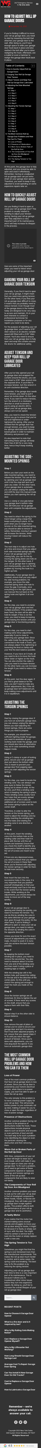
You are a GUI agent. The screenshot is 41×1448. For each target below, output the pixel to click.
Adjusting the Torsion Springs (19, 106)
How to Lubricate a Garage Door (19, 1390)
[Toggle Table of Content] (31, 66)
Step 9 (13, 129)
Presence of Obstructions (21, 144)
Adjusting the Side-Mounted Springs (18, 86)
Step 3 (13, 96)
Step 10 (14, 131)
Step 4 (14, 98)
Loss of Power (16, 142)
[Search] (34, 1297)
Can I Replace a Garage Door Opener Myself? (18, 1340)
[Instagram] (25, 1422)
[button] (37, 4)
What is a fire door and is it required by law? (17, 1323)
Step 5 (13, 101)
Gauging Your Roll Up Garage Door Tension (19, 75)
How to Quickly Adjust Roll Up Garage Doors (19, 70)
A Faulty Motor (16, 156)
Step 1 (13, 90)
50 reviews (30, 1446)
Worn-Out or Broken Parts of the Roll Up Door (22, 148)
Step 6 (13, 103)
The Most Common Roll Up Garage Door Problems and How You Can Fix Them (20, 136)
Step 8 (13, 126)
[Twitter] (20, 1422)
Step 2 (13, 93)
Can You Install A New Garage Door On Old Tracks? (18, 1373)
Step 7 (13, 124)
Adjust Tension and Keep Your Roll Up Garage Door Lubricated (20, 81)
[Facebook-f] (16, 1422)
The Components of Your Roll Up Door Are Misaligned (22, 153)
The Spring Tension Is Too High (21, 160)
